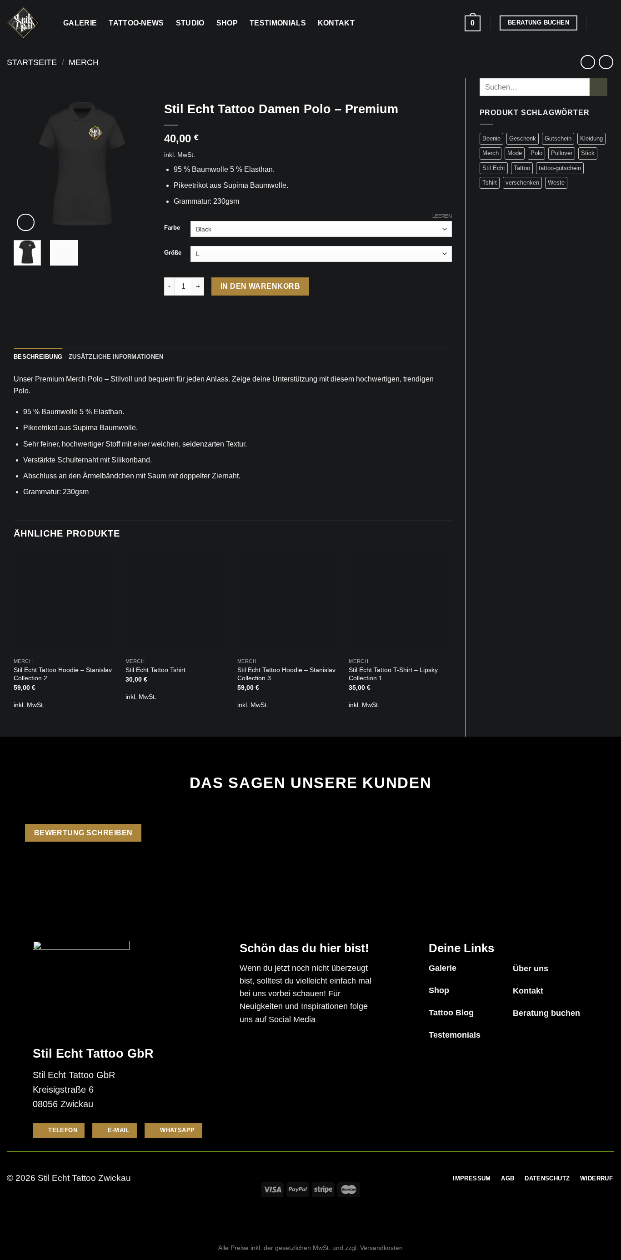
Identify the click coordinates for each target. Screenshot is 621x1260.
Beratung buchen (546, 1013)
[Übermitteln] (598, 87)
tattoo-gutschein (560, 168)
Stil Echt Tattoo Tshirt (155, 669)
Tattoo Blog (451, 1012)
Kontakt (336, 23)
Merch (84, 62)
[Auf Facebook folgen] (596, 23)
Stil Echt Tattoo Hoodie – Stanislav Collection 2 (63, 674)
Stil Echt (493, 168)
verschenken (522, 182)
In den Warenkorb (260, 286)
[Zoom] (26, 222)
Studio (190, 23)
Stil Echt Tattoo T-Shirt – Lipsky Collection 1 (393, 674)
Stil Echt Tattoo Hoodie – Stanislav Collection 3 (286, 674)
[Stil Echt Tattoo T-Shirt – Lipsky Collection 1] (400, 601)
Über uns (530, 968)
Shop (227, 23)
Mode (514, 153)
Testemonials (455, 1034)
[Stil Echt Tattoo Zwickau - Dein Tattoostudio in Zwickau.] (28, 23)
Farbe (172, 228)
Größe (172, 253)
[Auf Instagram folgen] (608, 23)
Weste (556, 182)
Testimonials (278, 23)
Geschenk (522, 138)
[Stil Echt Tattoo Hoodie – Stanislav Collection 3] (288, 601)
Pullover (561, 153)
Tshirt (489, 182)
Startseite (32, 62)
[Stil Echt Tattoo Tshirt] (176, 601)
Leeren (442, 216)
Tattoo (522, 168)
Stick (588, 153)
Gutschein (558, 138)
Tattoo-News (136, 23)
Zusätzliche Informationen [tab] (116, 356)
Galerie (80, 23)
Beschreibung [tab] (38, 356)
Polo (536, 153)
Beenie (491, 138)
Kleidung (591, 138)
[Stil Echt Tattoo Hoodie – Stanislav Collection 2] (65, 601)
